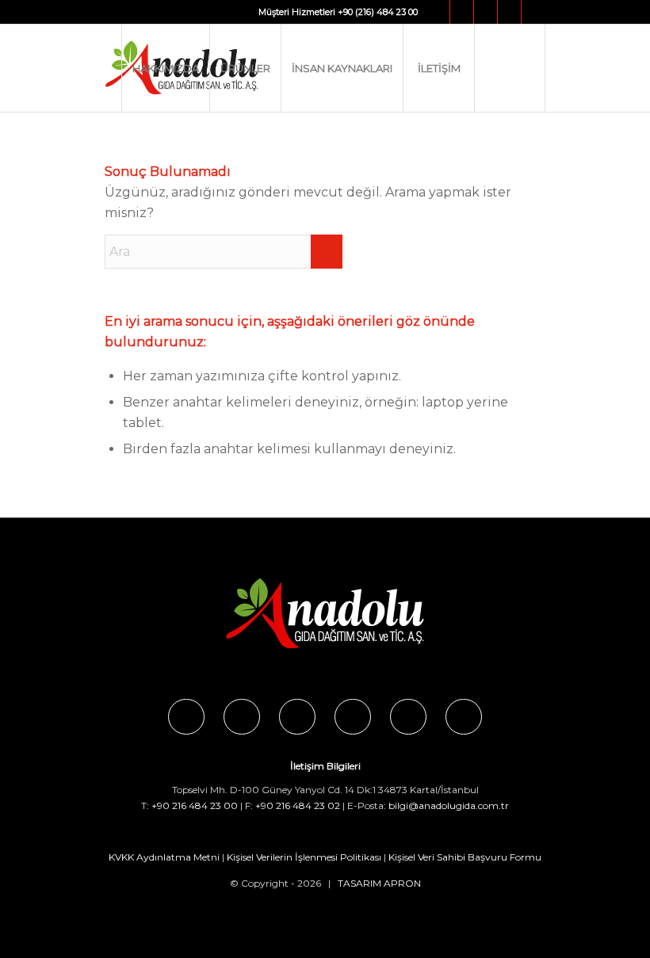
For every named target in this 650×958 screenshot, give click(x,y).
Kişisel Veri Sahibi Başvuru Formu (464, 857)
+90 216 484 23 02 (297, 805)
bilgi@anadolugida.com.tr (448, 805)
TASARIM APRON (379, 883)
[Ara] (509, 68)
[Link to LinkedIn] (533, 12)
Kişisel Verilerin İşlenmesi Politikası (304, 857)
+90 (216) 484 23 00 (378, 11)
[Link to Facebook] (437, 12)
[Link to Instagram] (461, 12)
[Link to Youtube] (509, 12)
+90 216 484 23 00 (194, 805)
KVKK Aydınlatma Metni (164, 857)
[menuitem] (165, 68)
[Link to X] (485, 12)
